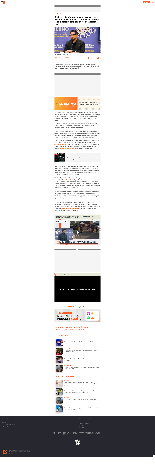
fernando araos (61, 329)
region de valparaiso (73, 327)
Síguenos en (71, 306)
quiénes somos (6, 418)
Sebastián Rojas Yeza (62, 58)
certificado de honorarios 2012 (88, 421)
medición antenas (84, 423)
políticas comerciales (8, 424)
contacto (82, 425)
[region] (77, 461)
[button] (88, 58)
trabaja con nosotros (85, 418)
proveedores (5, 426)
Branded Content (84, 427)
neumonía (85, 327)
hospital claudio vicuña (77, 329)
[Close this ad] (154, 456)
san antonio (60, 327)
